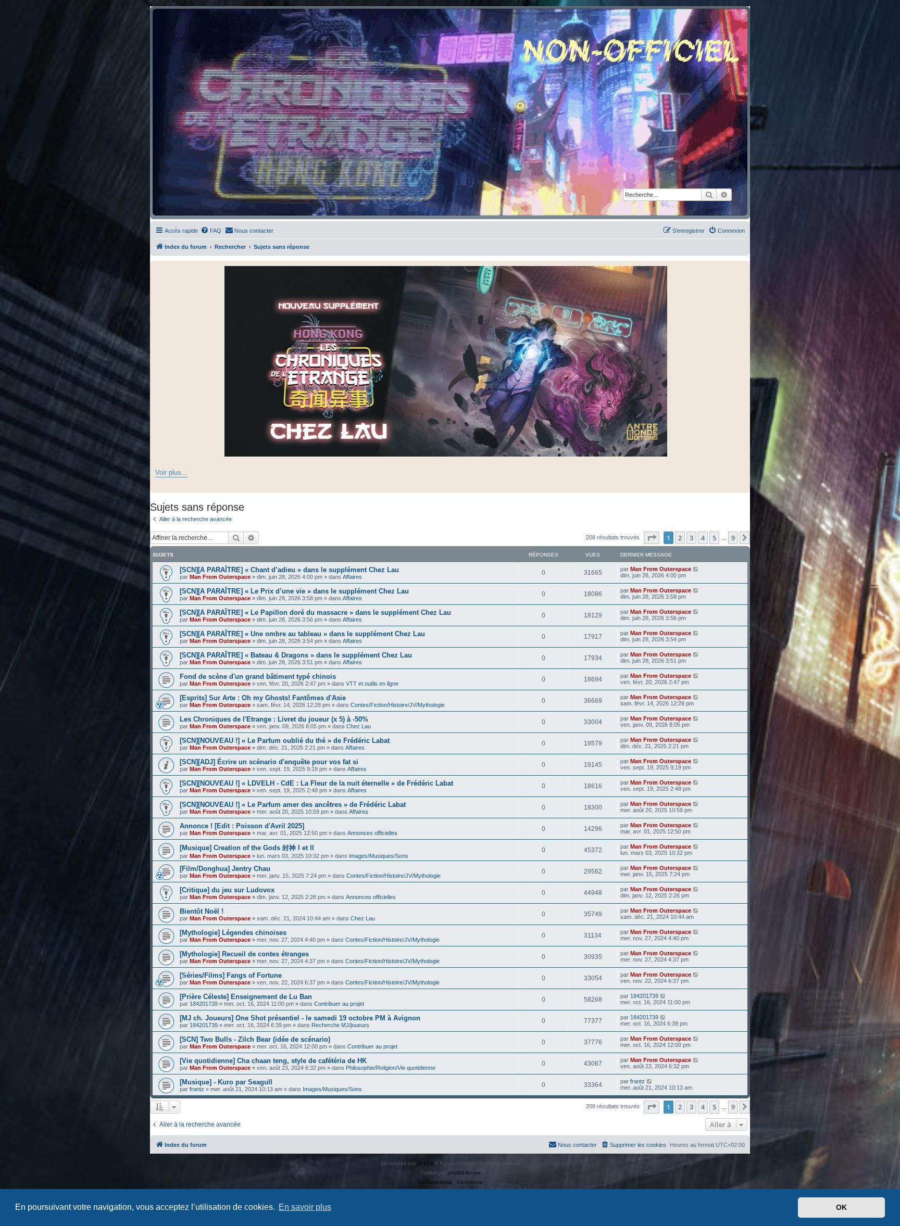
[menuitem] (211, 230)
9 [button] (733, 537)
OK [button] (841, 1207)
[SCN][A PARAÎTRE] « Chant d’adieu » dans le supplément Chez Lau (289, 570)
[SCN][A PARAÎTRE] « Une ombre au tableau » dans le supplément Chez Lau (302, 634)
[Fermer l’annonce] (742, 269)
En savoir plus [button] (305, 1207)
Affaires (352, 577)
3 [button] (691, 537)
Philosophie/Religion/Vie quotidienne (390, 1068)
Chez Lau (358, 726)
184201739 (204, 1004)
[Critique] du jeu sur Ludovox (227, 890)
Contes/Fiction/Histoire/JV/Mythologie (398, 705)
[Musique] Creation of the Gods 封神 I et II (247, 848)
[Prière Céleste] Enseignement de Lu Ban (246, 997)
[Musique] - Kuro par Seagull (226, 1082)
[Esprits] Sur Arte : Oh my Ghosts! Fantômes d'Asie (263, 698)
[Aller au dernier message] (696, 569)
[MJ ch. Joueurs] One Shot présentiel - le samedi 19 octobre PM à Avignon (300, 1018)
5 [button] (714, 537)
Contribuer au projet (339, 1004)
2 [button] (680, 537)
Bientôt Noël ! (201, 911)
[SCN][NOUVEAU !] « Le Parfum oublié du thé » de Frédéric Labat (285, 740)
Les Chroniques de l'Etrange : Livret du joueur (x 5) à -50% (274, 719)
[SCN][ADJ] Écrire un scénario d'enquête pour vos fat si (269, 762)
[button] (651, 538)
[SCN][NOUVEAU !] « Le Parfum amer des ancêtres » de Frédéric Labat (293, 804)
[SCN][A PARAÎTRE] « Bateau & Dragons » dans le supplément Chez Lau (296, 655)
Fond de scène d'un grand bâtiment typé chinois (258, 676)
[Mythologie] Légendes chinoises (233, 933)
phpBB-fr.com (464, 1173)
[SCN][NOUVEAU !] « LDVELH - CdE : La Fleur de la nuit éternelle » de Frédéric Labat (316, 783)
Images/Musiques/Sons (378, 856)
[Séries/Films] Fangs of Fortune (231, 975)
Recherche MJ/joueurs (340, 1025)
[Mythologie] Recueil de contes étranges (244, 954)
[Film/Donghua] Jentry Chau (225, 869)
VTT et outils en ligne (372, 683)
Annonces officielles (372, 833)
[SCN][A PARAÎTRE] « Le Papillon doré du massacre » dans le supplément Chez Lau (315, 612)
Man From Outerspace (220, 577)
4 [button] (703, 537)
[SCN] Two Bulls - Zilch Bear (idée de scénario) (255, 1039)
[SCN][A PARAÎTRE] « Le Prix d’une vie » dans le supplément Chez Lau (294, 591)
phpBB (426, 1163)
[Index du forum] (450, 112)
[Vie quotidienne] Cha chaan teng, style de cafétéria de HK (273, 1061)
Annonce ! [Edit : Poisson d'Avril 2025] (242, 826)
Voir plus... (171, 472)
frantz (197, 1089)
